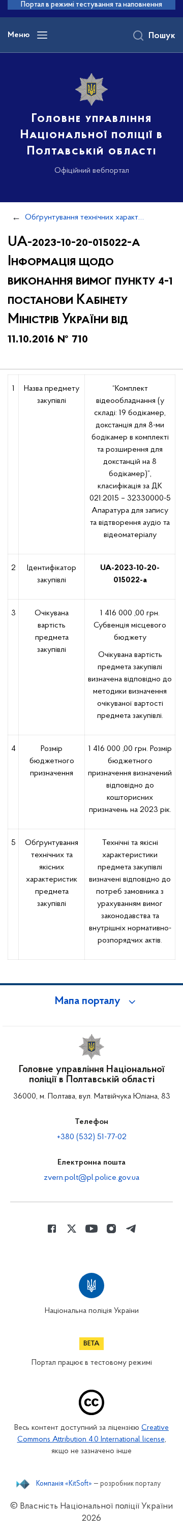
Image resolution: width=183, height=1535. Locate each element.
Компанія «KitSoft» (64, 1484)
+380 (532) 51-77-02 (92, 1137)
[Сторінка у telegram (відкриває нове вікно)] (131, 1229)
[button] (91, 1001)
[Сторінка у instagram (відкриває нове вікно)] (111, 1229)
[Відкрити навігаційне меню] (42, 35)
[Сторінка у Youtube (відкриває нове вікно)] (91, 1229)
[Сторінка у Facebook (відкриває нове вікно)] (52, 1229)
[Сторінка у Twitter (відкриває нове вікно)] (72, 1229)
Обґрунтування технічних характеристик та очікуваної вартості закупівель (84, 217)
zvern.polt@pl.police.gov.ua (91, 1178)
